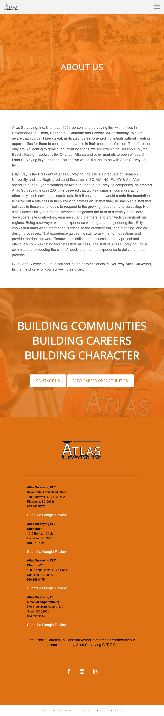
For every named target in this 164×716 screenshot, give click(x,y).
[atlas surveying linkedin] (95, 671)
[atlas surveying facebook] (69, 671)
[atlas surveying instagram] (82, 671)
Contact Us (48, 380)
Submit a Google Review (47, 514)
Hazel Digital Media (109, 710)
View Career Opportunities (100, 380)
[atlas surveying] (82, 457)
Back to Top (157, 709)
